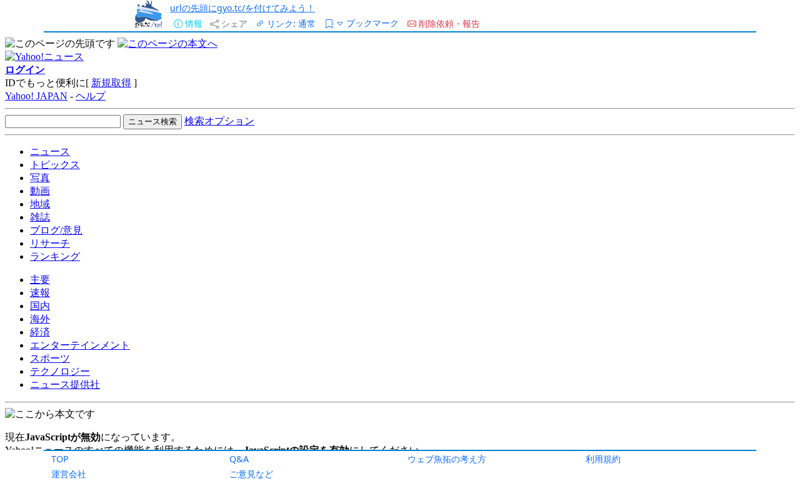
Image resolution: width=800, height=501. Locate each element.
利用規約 (603, 459)
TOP (60, 459)
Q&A (239, 459)
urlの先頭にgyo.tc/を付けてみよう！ (242, 8)
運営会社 (68, 474)
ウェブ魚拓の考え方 (447, 459)
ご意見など (251, 474)
